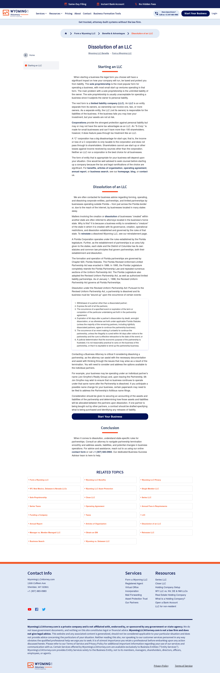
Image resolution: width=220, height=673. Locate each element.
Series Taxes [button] (35, 506)
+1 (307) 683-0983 (102, 451)
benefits (91, 168)
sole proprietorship (100, 84)
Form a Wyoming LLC (122, 53)
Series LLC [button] (146, 497)
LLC (131, 103)
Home (32, 55)
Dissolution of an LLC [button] (151, 523)
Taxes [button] (88, 515)
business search (99, 171)
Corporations (79, 122)
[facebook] (37, 609)
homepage (123, 171)
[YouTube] (30, 609)
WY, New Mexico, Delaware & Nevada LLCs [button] (48, 488)
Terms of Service (184, 665)
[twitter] (44, 609)
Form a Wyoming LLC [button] (39, 480)
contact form (79, 451)
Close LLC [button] (90, 497)
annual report (79, 171)
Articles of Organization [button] (96, 523)
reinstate (86, 233)
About (77, 13)
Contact (87, 13)
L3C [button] (143, 515)
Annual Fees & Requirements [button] (154, 506)
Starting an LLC (35, 65)
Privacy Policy (161, 665)
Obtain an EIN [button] (92, 532)
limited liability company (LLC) (107, 103)
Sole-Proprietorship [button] (38, 497)
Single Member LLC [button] (150, 488)
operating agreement (135, 168)
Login (214, 13)
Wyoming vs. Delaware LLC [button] (97, 541)
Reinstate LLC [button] (148, 532)
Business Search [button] (37, 541)
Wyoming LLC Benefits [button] (96, 480)
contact (143, 171)
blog (133, 171)
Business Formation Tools (107, 13)
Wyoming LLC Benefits (98, 53)
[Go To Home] (66, 33)
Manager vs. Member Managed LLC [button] (45, 532)
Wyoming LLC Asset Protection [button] (99, 488)
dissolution (111, 216)
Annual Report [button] (36, 523)
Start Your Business (195, 13)
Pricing (68, 13)
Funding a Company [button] (38, 515)
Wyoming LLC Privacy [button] (151, 480)
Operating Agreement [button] (95, 506)
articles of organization (109, 168)
